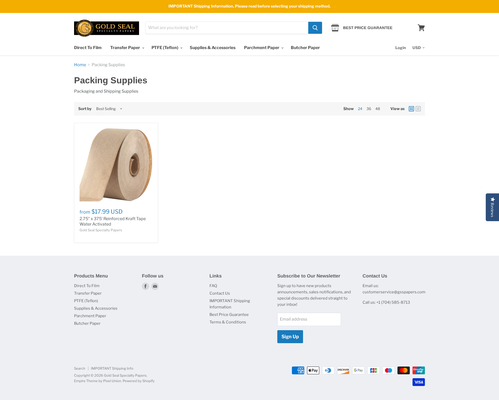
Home (80, 65)
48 (377, 108)
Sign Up (290, 336)
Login (400, 47)
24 (360, 108)
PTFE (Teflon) (165, 47)
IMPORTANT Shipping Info (112, 368)
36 (368, 108)
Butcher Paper (305, 47)
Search (79, 368)
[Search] (315, 28)
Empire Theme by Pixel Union (97, 381)
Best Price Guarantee (229, 314)
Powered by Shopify (139, 381)
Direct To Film (88, 47)
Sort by (84, 109)
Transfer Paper (125, 47)
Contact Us (219, 293)
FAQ (213, 285)
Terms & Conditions (227, 322)
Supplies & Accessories (212, 47)
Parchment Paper (262, 47)
